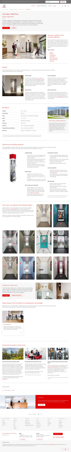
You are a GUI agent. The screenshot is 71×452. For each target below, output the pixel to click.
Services (50, 5)
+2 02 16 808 (23, 439)
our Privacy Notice (51, 444)
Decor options (52, 56)
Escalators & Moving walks (42, 5)
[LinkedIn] (38, 414)
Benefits (51, 52)
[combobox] (52, 2)
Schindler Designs (13, 209)
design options (37, 79)
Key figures (52, 53)
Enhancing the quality (53, 59)
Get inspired (6, 295)
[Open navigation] (68, 6)
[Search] (62, 6)
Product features (53, 55)
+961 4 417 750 (40, 439)
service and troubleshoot (52, 366)
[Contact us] (65, 6)
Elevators (33, 5)
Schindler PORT (60, 96)
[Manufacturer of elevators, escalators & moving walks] (4, 5)
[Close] (68, 2)
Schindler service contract (34, 192)
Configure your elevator (16, 295)
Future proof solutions (54, 58)
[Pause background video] (22, 94)
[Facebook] (41, 414)
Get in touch (41, 404)
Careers (54, 5)
